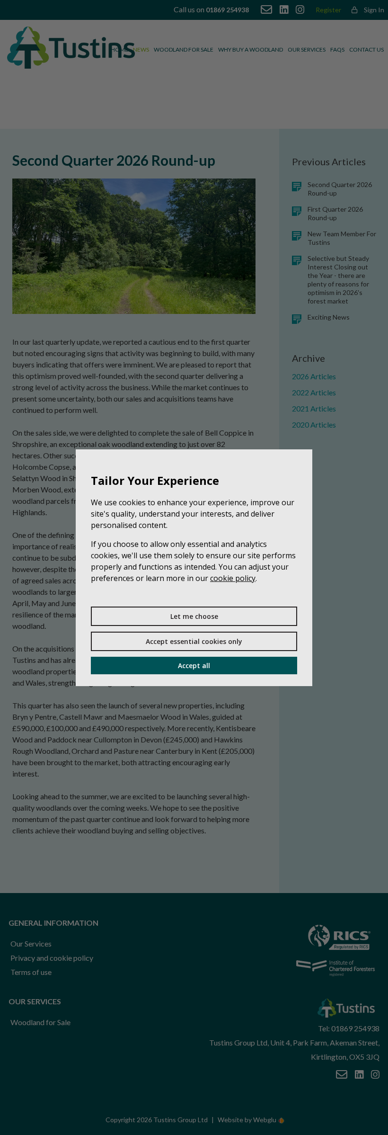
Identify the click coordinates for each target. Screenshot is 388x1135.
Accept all (194, 665)
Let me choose (194, 616)
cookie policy (233, 578)
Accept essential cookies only (194, 641)
